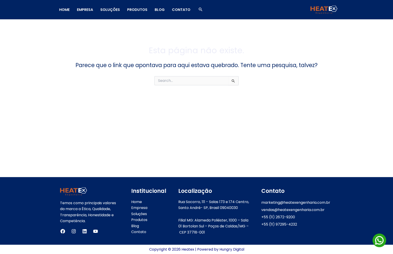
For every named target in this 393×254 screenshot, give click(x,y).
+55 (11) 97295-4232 (279, 224)
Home (64, 9)
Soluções (110, 9)
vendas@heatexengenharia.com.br (293, 209)
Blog (160, 9)
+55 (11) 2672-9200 (278, 217)
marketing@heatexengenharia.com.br (295, 202)
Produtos (137, 9)
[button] (201, 10)
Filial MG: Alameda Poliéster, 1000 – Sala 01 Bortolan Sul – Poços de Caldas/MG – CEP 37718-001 (213, 226)
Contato (181, 9)
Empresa (85, 9)
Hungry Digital (231, 249)
